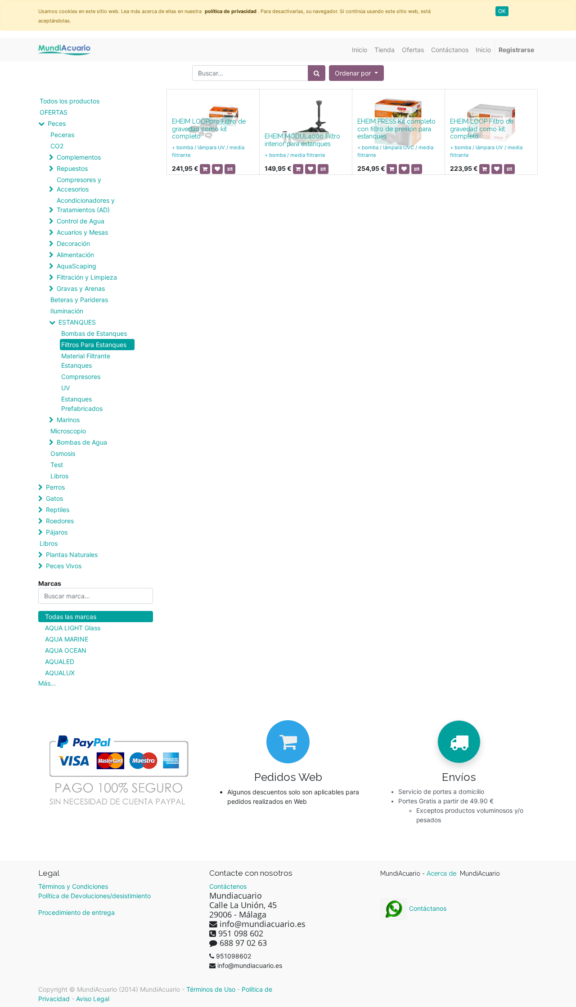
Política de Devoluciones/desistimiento (94, 896)
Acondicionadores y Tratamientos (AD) (86, 205)
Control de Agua (80, 221)
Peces (57, 123)
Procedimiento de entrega (76, 912)
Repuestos (72, 168)
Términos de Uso (210, 989)
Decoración (73, 243)
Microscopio (68, 431)
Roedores (60, 521)
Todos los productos (69, 101)
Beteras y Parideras (79, 299)
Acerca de (442, 873)
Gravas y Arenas (81, 288)
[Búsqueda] (316, 73)
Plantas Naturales (72, 554)
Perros (55, 487)
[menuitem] (359, 49)
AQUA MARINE (66, 639)
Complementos (79, 157)
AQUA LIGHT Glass (72, 628)
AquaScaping (76, 266)
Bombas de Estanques (94, 333)
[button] (356, 73)
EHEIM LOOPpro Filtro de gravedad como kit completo (209, 129)
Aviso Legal (92, 999)
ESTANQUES (77, 322)
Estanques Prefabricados (82, 403)
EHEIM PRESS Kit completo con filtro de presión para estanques (396, 129)
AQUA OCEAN (65, 650)
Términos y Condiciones (73, 886)
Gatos (54, 498)
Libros (59, 476)
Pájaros (57, 532)
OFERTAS (54, 112)
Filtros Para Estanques (93, 344)
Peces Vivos (63, 566)
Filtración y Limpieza (87, 277)
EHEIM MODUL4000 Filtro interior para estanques (302, 140)
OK (502, 11)
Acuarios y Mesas (82, 232)
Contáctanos (426, 908)
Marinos (68, 419)
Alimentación (75, 254)
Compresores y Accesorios (79, 184)
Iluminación (66, 311)
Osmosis (62, 453)
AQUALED (59, 661)
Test (56, 464)
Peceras (62, 134)
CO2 (56, 146)
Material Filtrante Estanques (85, 360)
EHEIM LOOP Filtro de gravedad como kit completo (481, 129)
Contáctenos (228, 886)
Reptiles (57, 509)
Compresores (80, 376)
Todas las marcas (70, 616)
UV (65, 388)
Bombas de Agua (82, 442)
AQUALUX (60, 673)
